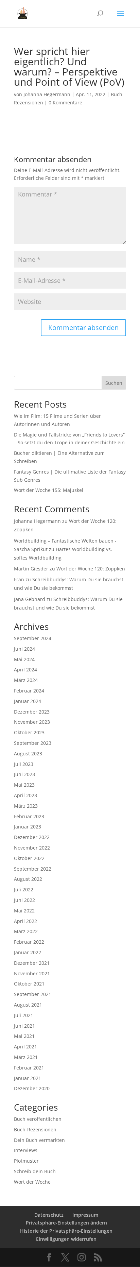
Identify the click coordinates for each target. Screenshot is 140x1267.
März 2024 (26, 680)
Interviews (25, 1150)
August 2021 (28, 1004)
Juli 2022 (23, 889)
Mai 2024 (24, 659)
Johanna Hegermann (46, 94)
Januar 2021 (27, 1078)
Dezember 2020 (32, 1088)
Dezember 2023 (32, 711)
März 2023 (26, 806)
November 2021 (32, 973)
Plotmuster (26, 1161)
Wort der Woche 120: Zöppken (90, 568)
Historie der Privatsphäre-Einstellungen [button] (66, 1231)
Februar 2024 (29, 690)
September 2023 (32, 743)
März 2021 (26, 1057)
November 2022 (32, 847)
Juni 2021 (24, 1026)
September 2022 (32, 869)
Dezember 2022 (32, 837)
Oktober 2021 (29, 983)
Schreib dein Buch (35, 1171)
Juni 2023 (24, 774)
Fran (19, 579)
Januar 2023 (27, 826)
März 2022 (26, 931)
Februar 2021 (29, 1067)
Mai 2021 (24, 1036)
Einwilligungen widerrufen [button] (66, 1239)
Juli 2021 (23, 1015)
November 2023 (32, 722)
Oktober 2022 (29, 858)
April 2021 (25, 1046)
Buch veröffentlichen (38, 1119)
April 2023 (25, 795)
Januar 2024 (27, 701)
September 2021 (32, 994)
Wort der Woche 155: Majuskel (48, 490)
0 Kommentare (65, 102)
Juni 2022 (24, 900)
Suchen (113, 383)
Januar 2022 (27, 952)
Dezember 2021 (32, 963)
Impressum (85, 1215)
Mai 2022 (24, 910)
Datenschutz (49, 1215)
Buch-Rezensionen (35, 1129)
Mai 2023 (24, 785)
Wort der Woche (32, 1182)
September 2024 (32, 638)
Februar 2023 (29, 816)
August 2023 (28, 753)
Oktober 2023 (29, 732)
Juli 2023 (23, 764)
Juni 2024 (24, 649)
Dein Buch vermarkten (39, 1140)
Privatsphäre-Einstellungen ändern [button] (66, 1222)
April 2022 (25, 921)
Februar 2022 (29, 942)
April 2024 (25, 669)
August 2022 (28, 879)
